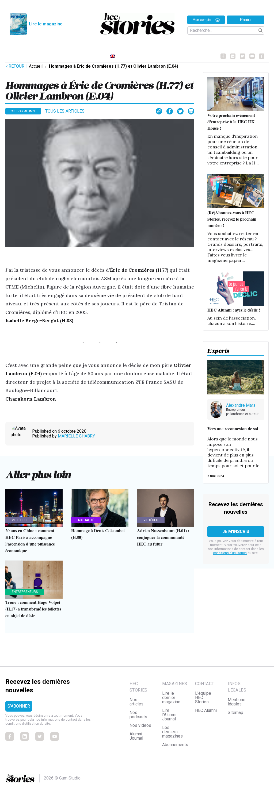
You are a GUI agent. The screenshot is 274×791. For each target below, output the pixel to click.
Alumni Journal (136, 736)
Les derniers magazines (172, 732)
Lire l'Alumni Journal (169, 714)
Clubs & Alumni (23, 111)
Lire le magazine (46, 23)
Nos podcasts (138, 714)
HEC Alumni (206, 710)
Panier (246, 19)
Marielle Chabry (76, 436)
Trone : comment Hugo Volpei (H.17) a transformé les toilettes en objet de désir (33, 609)
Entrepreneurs (25, 592)
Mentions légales (236, 701)
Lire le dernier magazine (171, 697)
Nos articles (136, 701)
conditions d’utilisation (230, 553)
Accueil (36, 66)
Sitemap (235, 712)
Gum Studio (70, 778)
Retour (18, 66)
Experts (218, 349)
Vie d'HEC (19, 520)
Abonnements (175, 744)
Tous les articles (65, 111)
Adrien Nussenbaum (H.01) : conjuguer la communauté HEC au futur (163, 537)
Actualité (86, 520)
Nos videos (140, 725)
